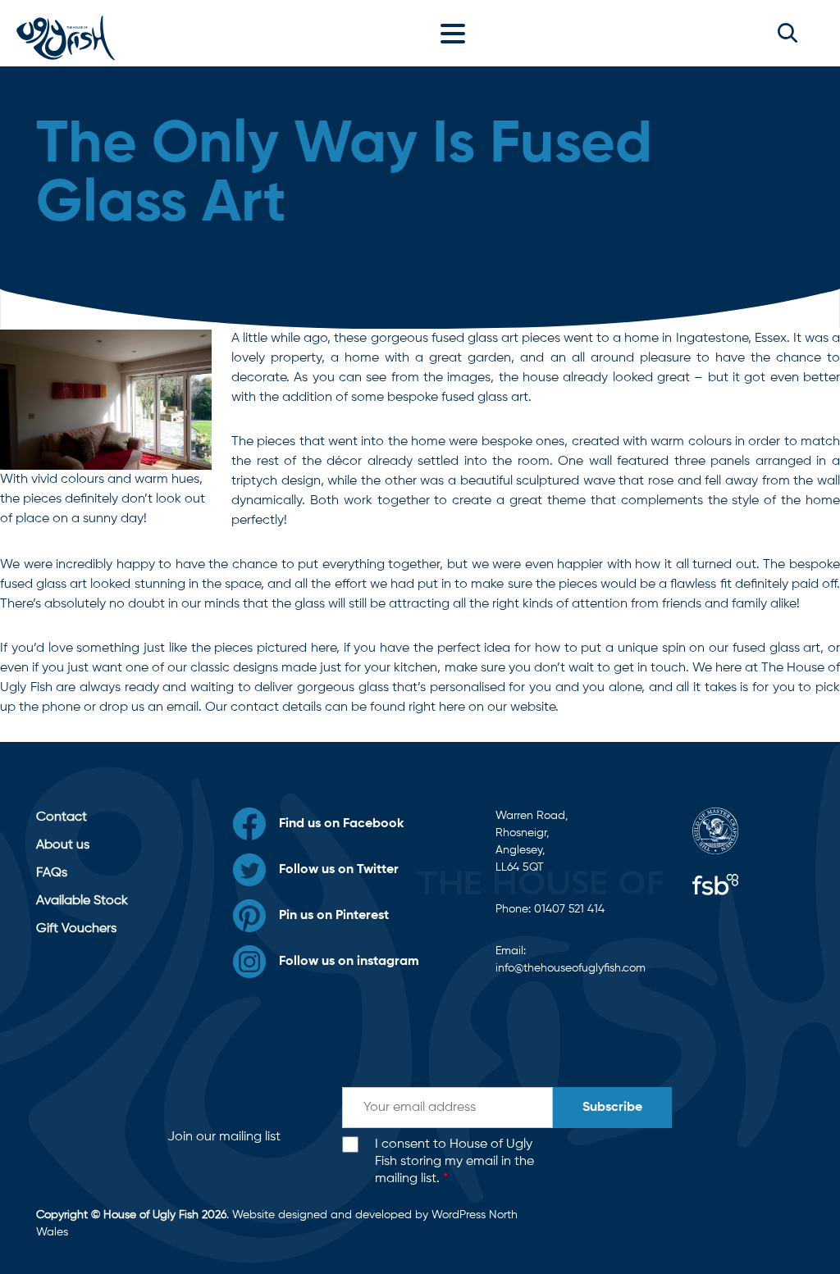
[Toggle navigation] (457, 32)
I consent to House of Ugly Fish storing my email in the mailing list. (454, 1161)
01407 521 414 (569, 909)
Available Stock (82, 901)
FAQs (51, 873)
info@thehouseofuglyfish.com (570, 968)
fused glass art (777, 648)
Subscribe (612, 1107)
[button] (787, 33)
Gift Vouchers (76, 928)
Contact (61, 817)
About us (62, 845)
